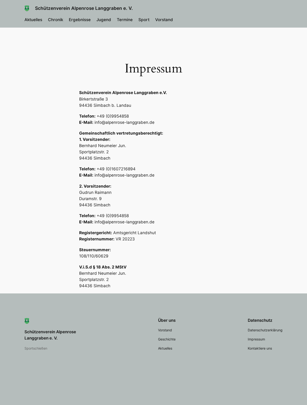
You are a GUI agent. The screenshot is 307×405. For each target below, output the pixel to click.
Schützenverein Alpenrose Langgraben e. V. (84, 8)
